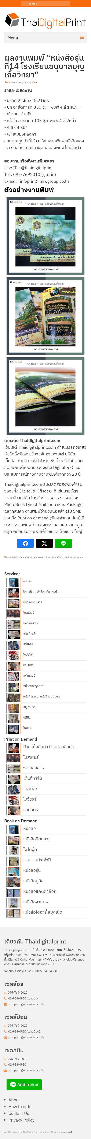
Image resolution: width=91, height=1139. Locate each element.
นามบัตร (28, 665)
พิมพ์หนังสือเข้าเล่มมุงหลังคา (32, 557)
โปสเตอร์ (28, 613)
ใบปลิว (27, 728)
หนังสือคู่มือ (33, 880)
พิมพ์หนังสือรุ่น (12, 557)
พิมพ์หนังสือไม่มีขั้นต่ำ (55, 557)
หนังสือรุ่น (32, 869)
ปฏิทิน (26, 717)
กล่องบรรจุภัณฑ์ (33, 686)
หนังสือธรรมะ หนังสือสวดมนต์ (41, 696)
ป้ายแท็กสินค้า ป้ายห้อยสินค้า (40, 592)
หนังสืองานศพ (35, 901)
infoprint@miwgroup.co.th (26, 1004)
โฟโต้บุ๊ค (30, 849)
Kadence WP (66, 1132)
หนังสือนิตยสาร (32, 602)
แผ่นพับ (28, 644)
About (14, 1100)
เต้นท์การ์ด (29, 634)
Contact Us (18, 1113)
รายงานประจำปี (37, 859)
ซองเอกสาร (30, 623)
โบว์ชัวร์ (28, 654)
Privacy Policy (21, 1120)
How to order (20, 1106)
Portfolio (23, 82)
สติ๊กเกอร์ (29, 675)
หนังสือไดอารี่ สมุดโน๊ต (42, 911)
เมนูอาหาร (29, 707)
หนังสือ (27, 581)
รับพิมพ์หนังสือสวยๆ (74, 557)
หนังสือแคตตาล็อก (39, 890)
